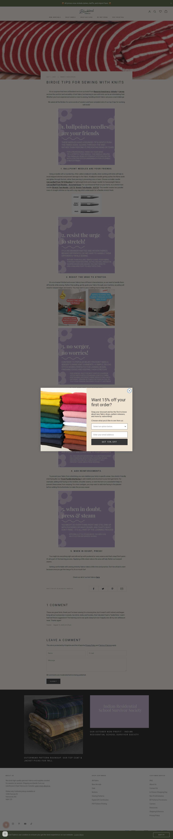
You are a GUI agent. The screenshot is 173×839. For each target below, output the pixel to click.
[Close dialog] (129, 391)
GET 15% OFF (109, 442)
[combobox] (108, 426)
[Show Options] (125, 426)
